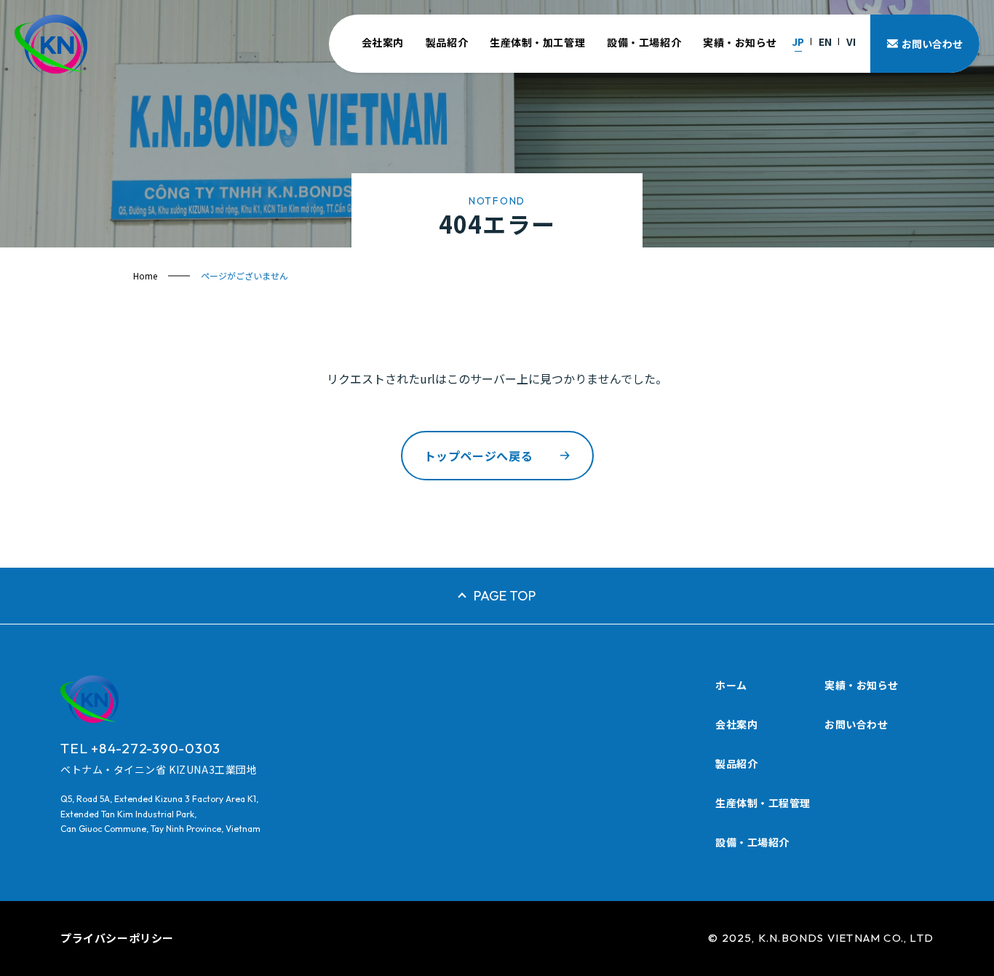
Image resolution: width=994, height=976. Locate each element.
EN (825, 41)
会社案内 (383, 42)
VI (851, 41)
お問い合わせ (856, 724)
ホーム (731, 685)
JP (798, 41)
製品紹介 (447, 42)
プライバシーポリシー (117, 937)
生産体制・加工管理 (537, 42)
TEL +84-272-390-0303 (140, 748)
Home (145, 275)
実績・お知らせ (740, 42)
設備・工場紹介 (644, 42)
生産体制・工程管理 (763, 803)
